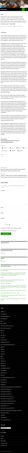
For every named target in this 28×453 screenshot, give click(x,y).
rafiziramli (10, 26)
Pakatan (2, 361)
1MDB (2, 14)
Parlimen (2, 363)
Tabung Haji (3, 417)
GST (2, 332)
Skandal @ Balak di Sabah (6, 389)
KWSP (2, 349)
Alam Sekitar (3, 314)
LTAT (2, 351)
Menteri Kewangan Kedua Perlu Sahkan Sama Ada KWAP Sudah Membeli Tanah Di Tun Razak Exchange (13, 169)
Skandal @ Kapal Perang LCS (6, 396)
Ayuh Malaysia (3, 318)
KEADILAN (3, 339)
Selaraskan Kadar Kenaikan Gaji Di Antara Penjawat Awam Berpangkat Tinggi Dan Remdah (12, 280)
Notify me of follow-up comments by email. (11, 228)
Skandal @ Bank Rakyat (5, 391)
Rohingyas (3, 384)
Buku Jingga (3, 323)
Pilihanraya (3, 372)
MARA (2, 354)
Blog (1, 321)
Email (2, 212)
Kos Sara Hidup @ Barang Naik (7, 344)
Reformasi (3, 382)
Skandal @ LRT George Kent (6, 398)
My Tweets (3, 253)
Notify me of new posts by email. (9, 230)
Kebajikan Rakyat (4, 342)
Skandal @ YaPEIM (4, 412)
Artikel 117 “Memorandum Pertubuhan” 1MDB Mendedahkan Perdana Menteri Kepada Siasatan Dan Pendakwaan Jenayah (14, 175)
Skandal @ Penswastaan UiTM (7, 408)
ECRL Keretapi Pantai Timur (6, 325)
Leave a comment (18, 26)
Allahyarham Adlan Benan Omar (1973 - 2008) (10, 292)
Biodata (2, 277)
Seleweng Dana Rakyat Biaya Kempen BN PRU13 (10, 386)
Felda (2, 330)
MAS (2, 356)
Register (2, 436)
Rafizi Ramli (4, 9)
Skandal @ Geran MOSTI (6, 394)
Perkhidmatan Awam (5, 368)
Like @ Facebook (5, 242)
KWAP (2, 346)
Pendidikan (3, 365)
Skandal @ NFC (4, 405)
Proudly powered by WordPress (6, 451)
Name (2, 207)
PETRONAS (3, 370)
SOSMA (2, 415)
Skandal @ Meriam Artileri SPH (7, 403)
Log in (2, 438)
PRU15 (2, 375)
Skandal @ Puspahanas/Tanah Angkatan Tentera (10, 410)
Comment (3, 190)
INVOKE (2, 335)
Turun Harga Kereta (5, 419)
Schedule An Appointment (6, 283)
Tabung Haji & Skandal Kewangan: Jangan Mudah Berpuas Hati (13, 290)
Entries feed (3, 440)
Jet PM (2, 337)
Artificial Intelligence (5, 316)
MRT (2, 358)
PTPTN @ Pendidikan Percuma (7, 377)
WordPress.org (4, 445)
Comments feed (4, 443)
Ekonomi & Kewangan (5, 328)
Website (2, 218)
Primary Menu (26, 9)
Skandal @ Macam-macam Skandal (7, 401)
